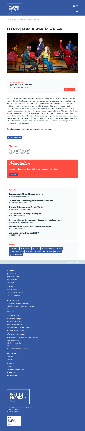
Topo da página (71, 262)
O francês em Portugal (14, 318)
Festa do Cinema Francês (15, 292)
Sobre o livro (11, 312)
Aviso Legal (10, 282)
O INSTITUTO (11, 271)
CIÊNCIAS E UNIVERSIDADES (16, 334)
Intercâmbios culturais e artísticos (18, 303)
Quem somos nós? (13, 277)
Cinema (37, 248)
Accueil (9, 19)
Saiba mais (69, 90)
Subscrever (13, 174)
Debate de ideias (49, 248)
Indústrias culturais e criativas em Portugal (20, 306)
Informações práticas (15, 369)
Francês (30, 251)
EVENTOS (10, 286)
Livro (50, 251)
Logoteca (10, 356)
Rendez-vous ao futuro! (14, 324)
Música (59, 251)
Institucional (41, 251)
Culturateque (12, 375)
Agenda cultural (12, 289)
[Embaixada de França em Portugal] (14, 421)
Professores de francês (14, 321)
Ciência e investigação (14, 343)
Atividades (11, 372)
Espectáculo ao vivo (15, 137)
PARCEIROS (10, 363)
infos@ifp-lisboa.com (15, 411)
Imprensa (10, 359)
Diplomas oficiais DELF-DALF (16, 330)
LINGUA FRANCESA (13, 316)
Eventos (15, 19)
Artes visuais (26, 248)
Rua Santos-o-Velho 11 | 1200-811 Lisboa (20, 407)
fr (74, 6)
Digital (60, 248)
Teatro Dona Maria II (20, 87)
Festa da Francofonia (14, 295)
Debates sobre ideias (13, 346)
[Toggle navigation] (76, 10)
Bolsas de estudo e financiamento (17, 349)
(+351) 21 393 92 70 (14, 409)
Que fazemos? (11, 274)
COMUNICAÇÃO (12, 354)
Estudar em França (13, 340)
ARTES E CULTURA (13, 300)
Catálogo (10, 366)
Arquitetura (15, 248)
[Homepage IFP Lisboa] (14, 8)
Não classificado (17, 254)
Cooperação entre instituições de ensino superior (22, 337)
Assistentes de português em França (18, 327)
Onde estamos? (12, 279)
